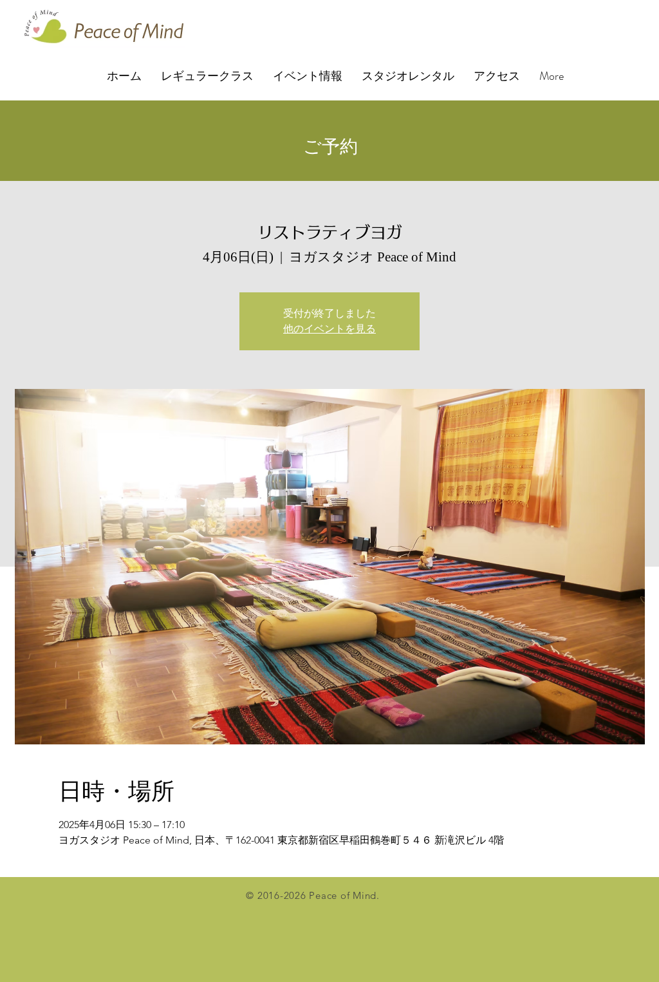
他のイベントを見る (329, 328)
